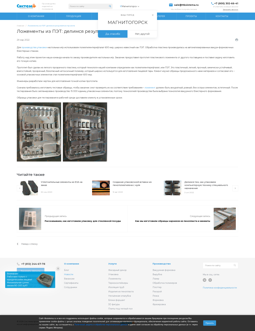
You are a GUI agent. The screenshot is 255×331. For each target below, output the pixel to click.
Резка (156, 296)
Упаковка (113, 274)
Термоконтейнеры (118, 283)
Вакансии (69, 278)
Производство (162, 263)
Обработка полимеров (165, 283)
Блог (66, 270)
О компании (71, 263)
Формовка (158, 300)
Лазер (156, 278)
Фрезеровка (159, 304)
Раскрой (157, 291)
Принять (210, 323)
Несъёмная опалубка (119, 296)
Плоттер (157, 287)
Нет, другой (142, 34)
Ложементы (114, 278)
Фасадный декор (117, 270)
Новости (68, 274)
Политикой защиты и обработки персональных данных (101, 324)
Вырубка (157, 274)
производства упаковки (34, 47)
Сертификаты (71, 283)
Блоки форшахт (116, 300)
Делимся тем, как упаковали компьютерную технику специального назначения (206, 185)
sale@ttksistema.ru (186, 5)
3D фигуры (114, 304)
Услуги (112, 263)
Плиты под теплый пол (120, 308)
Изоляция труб (116, 287)
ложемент (150, 87)
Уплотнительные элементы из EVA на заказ (61, 183)
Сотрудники (70, 287)
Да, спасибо (112, 34)
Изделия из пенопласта (121, 291)
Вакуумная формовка (164, 270)
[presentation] (20, 188)
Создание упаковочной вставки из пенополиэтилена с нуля (132, 183)
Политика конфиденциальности (220, 287)
